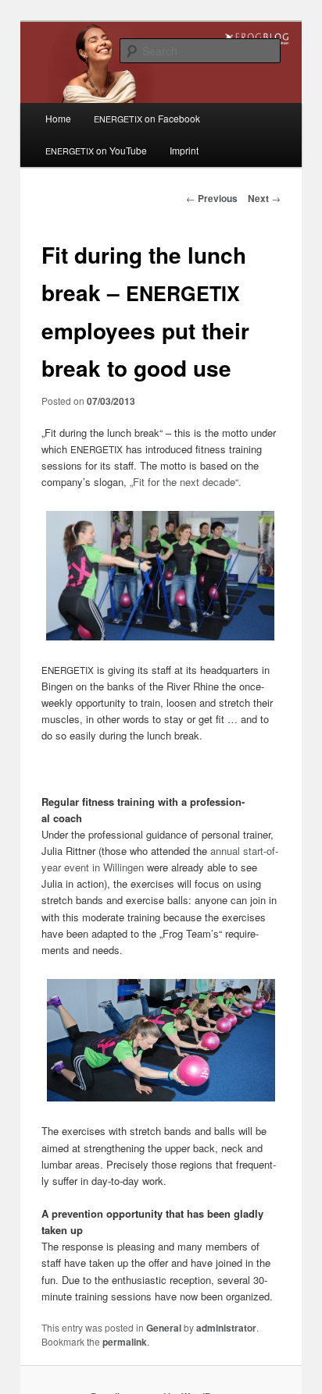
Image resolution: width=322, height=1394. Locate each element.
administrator (226, 1328)
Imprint (184, 150)
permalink (124, 1342)
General (163, 1328)
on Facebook (147, 118)
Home (58, 118)
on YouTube (96, 150)
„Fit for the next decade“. (186, 481)
